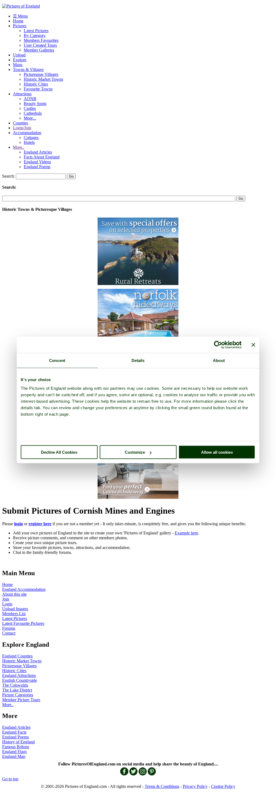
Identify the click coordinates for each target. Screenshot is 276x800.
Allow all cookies (217, 452)
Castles (30, 108)
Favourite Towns (38, 89)
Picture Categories (17, 695)
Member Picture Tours (21, 699)
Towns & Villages (28, 69)
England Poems (37, 166)
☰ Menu (20, 16)
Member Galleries (39, 50)
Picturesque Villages (41, 74)
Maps (17, 64)
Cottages (31, 137)
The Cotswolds (15, 685)
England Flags (14, 751)
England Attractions (19, 675)
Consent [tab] (57, 360)
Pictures (19, 25)
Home (18, 21)
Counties (20, 123)
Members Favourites (41, 40)
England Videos (37, 162)
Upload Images (15, 608)
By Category (35, 35)
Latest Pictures (36, 30)
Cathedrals (33, 113)
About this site (14, 594)
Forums (8, 628)
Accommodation (27, 132)
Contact (8, 633)
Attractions (22, 93)
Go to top (10, 779)
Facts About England (42, 157)
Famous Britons (15, 746)
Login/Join (22, 128)
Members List (14, 613)
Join (5, 599)
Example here (186, 533)
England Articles (38, 152)
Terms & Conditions (162, 786)
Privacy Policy (195, 786)
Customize (135, 452)
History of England (18, 742)
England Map (13, 756)
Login (7, 604)
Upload (19, 55)
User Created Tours (40, 45)
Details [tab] (138, 360)
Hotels (29, 142)
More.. (18, 147)
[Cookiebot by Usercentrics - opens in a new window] (218, 345)
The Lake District (17, 690)
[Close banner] (253, 345)
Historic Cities (36, 84)
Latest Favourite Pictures (23, 623)
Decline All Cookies (59, 452)
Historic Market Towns (43, 79)
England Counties (17, 656)
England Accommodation (24, 589)
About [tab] (219, 360)
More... (30, 118)
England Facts (14, 732)
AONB (30, 98)
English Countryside (19, 680)
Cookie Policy (223, 786)
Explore (19, 59)
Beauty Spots (35, 103)
